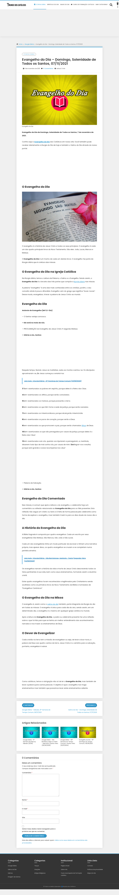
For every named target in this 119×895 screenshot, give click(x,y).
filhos (84, 425)
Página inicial (65, 866)
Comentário (27, 773)
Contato (90, 866)
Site (23, 817)
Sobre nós (64, 869)
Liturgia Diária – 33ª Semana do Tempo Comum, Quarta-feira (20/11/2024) (67, 742)
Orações (37, 869)
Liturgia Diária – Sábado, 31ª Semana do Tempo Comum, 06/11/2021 (36, 711)
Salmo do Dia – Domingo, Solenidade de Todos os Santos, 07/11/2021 (82, 711)
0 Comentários (48, 68)
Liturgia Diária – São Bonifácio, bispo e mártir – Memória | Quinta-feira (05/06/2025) (50, 742)
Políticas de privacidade (95, 869)
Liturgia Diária (29, 44)
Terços (36, 866)
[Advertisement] (59, 23)
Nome (25, 800)
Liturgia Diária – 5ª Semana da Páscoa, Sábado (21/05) (29, 741)
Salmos (10, 873)
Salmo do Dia (12, 869)
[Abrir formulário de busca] (111, 5)
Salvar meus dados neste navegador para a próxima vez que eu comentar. (38, 830)
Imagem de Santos (14, 877)
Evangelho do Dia (42, 142)
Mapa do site (91, 873)
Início (21, 44)
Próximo (90, 705)
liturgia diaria (79, 281)
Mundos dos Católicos (69, 886)
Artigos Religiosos (39, 873)
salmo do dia (52, 604)
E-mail (25, 809)
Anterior (29, 705)
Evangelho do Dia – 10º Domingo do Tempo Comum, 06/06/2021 (86, 741)
